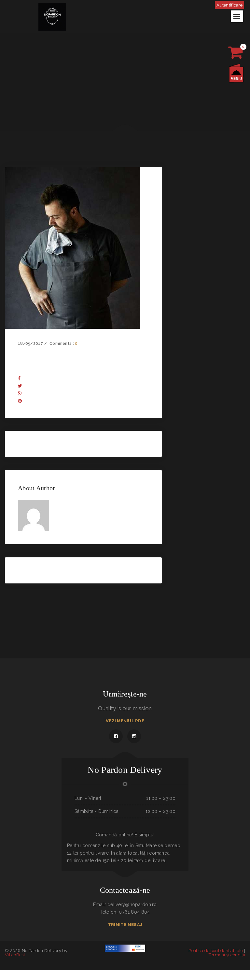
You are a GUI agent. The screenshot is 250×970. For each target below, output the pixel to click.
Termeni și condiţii (227, 954)
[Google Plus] (20, 393)
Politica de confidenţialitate (215, 950)
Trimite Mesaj (125, 924)
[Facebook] (19, 378)
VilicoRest (15, 954)
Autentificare (229, 5)
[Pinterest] (20, 401)
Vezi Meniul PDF (125, 720)
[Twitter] (20, 386)
